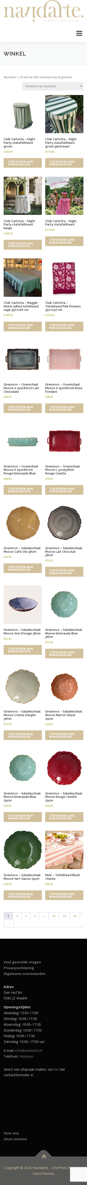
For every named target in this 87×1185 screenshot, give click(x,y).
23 (64, 916)
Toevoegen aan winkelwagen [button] (20, 163)
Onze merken (15, 1139)
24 (74, 916)
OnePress (59, 1167)
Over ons (11, 1133)
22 (54, 916)
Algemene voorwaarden (24, 973)
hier (56, 1069)
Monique (26, 1056)
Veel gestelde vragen (22, 962)
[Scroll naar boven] (43, 1156)
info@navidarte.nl (28, 1050)
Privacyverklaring (19, 968)
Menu (79, 33)
